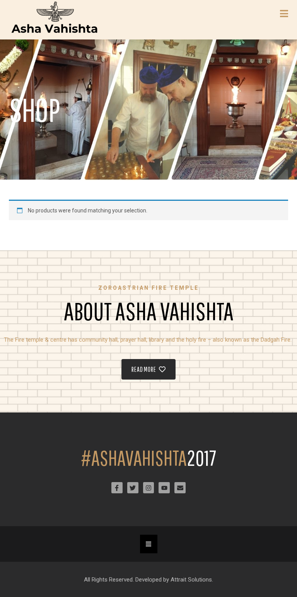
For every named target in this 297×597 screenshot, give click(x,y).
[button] (148, 544)
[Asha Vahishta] (55, 19)
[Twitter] (132, 487)
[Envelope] (180, 487)
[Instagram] (148, 487)
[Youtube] (164, 487)
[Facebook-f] (117, 487)
